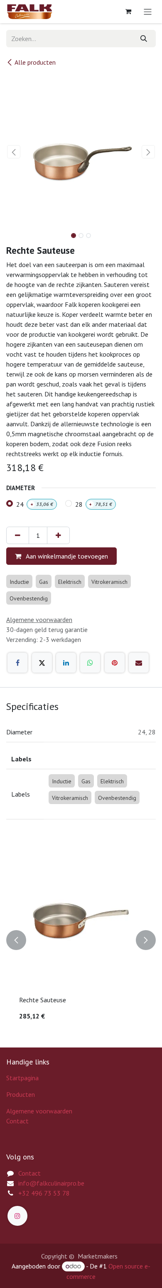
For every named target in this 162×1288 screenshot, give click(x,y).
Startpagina (22, 1078)
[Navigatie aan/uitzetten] (148, 11)
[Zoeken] (144, 38)
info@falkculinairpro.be (51, 1183)
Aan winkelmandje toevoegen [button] (66, 556)
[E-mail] (139, 663)
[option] (81, 940)
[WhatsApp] (90, 663)
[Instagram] (17, 1216)
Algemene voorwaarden (39, 1111)
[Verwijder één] (17, 535)
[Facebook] (17, 663)
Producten (20, 1094)
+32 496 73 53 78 (44, 1193)
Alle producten (35, 62)
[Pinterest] (115, 663)
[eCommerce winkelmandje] (128, 11)
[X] (42, 663)
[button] (13, 151)
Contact (17, 1121)
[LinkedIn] (66, 663)
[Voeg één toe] (58, 535)
